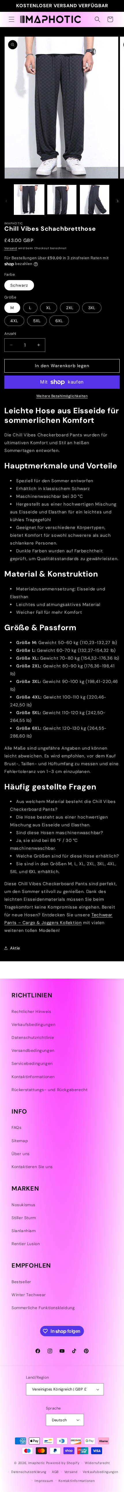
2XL (70, 307)
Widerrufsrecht (97, 1463)
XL (48, 307)
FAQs (16, 1127)
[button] (11, 19)
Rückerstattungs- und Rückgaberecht (49, 1089)
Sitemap (20, 1140)
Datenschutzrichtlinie (33, 1037)
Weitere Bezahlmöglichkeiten (62, 396)
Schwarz (19, 285)
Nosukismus (23, 1204)
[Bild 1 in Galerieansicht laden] (29, 200)
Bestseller (21, 1281)
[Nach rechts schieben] (117, 201)
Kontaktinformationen (33, 1076)
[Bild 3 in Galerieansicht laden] (95, 200)
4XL (14, 320)
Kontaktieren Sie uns (32, 1166)
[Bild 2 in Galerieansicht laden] (62, 200)
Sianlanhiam (24, 1230)
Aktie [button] (15, 948)
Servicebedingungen (32, 1063)
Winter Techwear (29, 1294)
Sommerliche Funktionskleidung (43, 1307)
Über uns (21, 1153)
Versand (10, 248)
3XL (91, 307)
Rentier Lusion (26, 1243)
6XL (59, 320)
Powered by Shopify (63, 1463)
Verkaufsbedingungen (33, 1024)
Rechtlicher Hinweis (31, 1011)
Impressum (44, 1481)
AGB (55, 1472)
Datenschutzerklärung (28, 1472)
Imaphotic (36, 1463)
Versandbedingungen (33, 1050)
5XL (37, 320)
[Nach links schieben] (6, 201)
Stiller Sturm (24, 1217)
